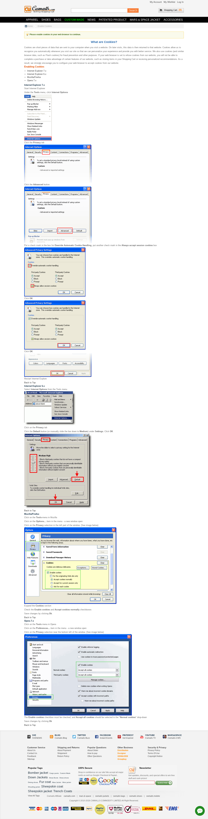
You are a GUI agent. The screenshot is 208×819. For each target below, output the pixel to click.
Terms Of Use (154, 753)
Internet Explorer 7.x (36, 71)
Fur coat (45, 782)
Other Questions (94, 756)
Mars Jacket (56, 782)
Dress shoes (64, 778)
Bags (57, 19)
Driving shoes (33, 782)
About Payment (64, 750)
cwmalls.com (69, 796)
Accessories (173, 19)
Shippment (62, 753)
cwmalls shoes (135, 796)
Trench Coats (62, 791)
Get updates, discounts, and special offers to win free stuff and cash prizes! (151, 776)
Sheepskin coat (52, 786)
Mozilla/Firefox (34, 77)
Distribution (122, 750)
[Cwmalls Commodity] (39, 9)
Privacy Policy (154, 750)
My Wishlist (169, 2)
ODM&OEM (122, 756)
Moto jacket (66, 782)
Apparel (32, 19)
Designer (121, 753)
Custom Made (74, 19)
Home (30, 26)
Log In (180, 2)
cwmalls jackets (102, 796)
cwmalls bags (119, 796)
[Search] (133, 10)
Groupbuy (122, 759)
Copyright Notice (155, 756)
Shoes (46, 19)
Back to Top (30, 382)
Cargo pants (54, 773)
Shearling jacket (34, 787)
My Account (156, 2)
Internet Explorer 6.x (36, 74)
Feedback (31, 756)
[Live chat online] (200, 811)
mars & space (85, 796)
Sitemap (31, 759)
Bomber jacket (38, 772)
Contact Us (32, 753)
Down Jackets (38, 777)
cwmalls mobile (153, 796)
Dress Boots (53, 778)
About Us (31, 750)
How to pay (92, 753)
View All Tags (34, 796)
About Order (92, 750)
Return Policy (63, 756)
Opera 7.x (31, 80)
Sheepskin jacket (40, 791)
